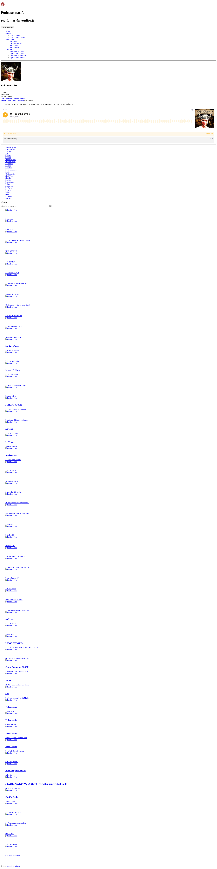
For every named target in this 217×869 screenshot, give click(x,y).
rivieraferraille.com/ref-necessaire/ (13, 98)
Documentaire (10, 162)
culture (15, 100)
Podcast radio (15, 35)
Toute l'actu (9, 39)
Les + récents (10, 150)
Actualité (8, 152)
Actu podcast (14, 47)
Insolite (8, 180)
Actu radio (14, 45)
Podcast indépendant (17, 37)
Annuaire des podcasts (18, 55)
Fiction (7, 172)
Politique (8, 192)
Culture (8, 158)
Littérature (9, 188)
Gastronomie (10, 174)
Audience (13, 41)
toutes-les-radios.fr (13, 866)
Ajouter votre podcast (17, 58)
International (9, 182)
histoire (3, 100)
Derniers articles (15, 43)
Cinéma (8, 156)
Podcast (8, 33)
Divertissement (10, 160)
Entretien (8, 168)
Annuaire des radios (17, 51)
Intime (7, 184)
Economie (9, 164)
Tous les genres (10, 147)
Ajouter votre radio (17, 53)
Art (6, 154)
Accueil (8, 31)
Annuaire (8, 49)
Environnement (10, 170)
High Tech (9, 176)
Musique (8, 190)
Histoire (8, 178)
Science (8, 198)
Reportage (9, 196)
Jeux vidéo (9, 186)
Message (4, 202)
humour (9, 100)
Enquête (8, 166)
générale (21, 100)
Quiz (7, 194)
